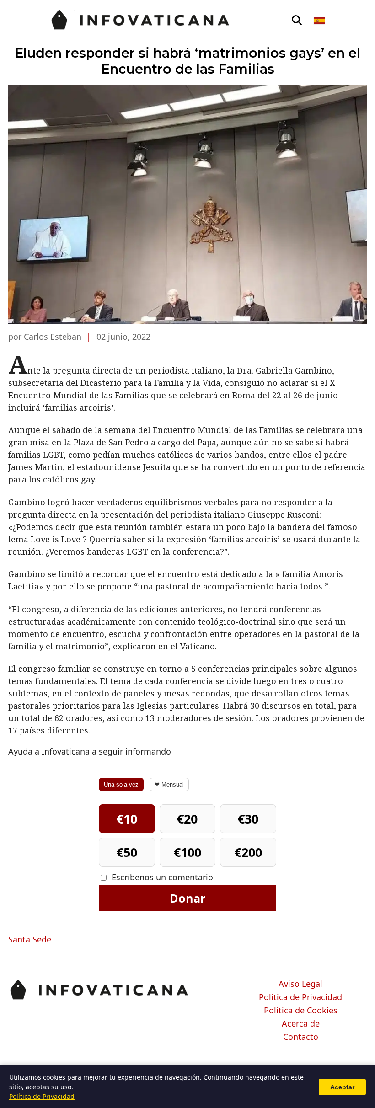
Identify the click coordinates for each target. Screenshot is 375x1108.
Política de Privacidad (300, 997)
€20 (187, 818)
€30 (248, 818)
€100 (187, 852)
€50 (127, 852)
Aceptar (342, 1087)
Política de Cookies (301, 1010)
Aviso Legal (300, 984)
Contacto (300, 1037)
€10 (127, 818)
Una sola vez (121, 784)
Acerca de (301, 1023)
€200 (248, 852)
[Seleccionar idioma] (320, 20)
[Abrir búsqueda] (297, 20)
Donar (187, 898)
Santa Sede (29, 939)
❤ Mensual (169, 784)
